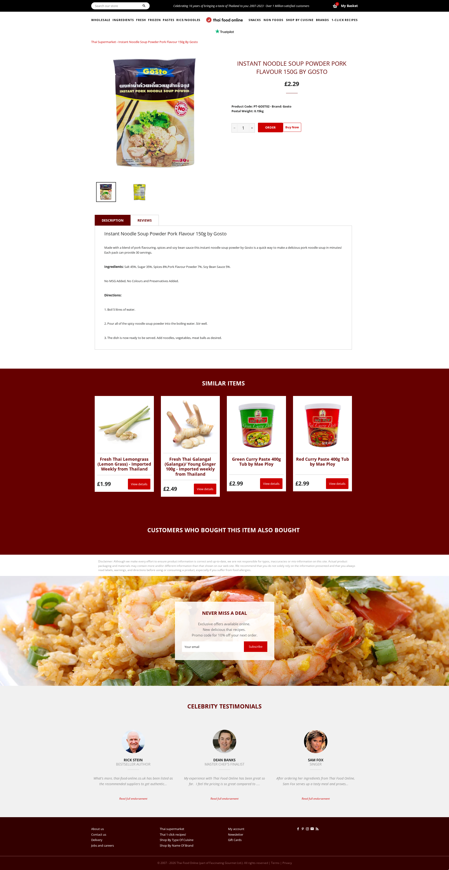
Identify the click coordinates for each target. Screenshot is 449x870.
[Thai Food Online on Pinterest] (303, 829)
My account (236, 829)
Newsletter (235, 834)
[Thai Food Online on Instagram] (308, 829)
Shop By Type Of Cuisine (176, 840)
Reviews (145, 220)
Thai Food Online (187, 863)
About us (97, 829)
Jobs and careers (102, 845)
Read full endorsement (133, 799)
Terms (275, 863)
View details (139, 484)
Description (112, 220)
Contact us (98, 834)
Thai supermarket (103, 42)
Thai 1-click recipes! (173, 834)
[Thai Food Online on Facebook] (299, 829)
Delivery (96, 840)
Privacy (287, 863)
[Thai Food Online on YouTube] (313, 829)
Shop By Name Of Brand (176, 845)
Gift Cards (235, 840)
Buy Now (292, 127)
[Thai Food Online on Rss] (317, 829)
